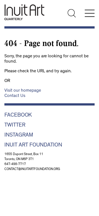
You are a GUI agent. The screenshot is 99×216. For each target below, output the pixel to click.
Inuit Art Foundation (33, 145)
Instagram (18, 135)
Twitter (14, 125)
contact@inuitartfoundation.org (32, 169)
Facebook (18, 115)
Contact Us (14, 96)
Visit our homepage (22, 91)
